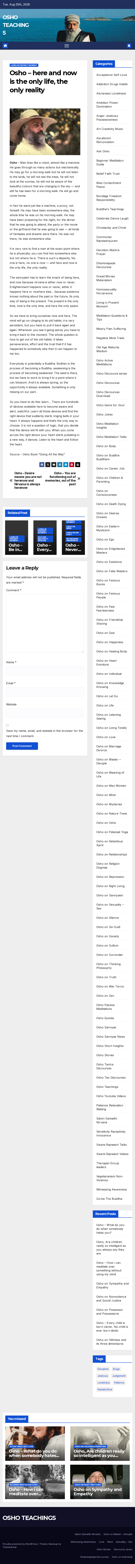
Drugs (116, 1368)
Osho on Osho (106, 822)
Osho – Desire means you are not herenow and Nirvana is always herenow (28, 480)
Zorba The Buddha (109, 1198)
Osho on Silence (107, 917)
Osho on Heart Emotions (88, 1485)
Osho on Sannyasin (109, 895)
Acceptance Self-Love (111, 75)
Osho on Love (105, 737)
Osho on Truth (106, 977)
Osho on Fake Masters (111, 571)
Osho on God (105, 633)
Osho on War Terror (110, 986)
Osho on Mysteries (109, 804)
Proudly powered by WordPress (20, 1543)
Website (11, 704)
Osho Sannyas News (110, 1036)
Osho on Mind (70, 527)
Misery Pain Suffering (111, 328)
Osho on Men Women (111, 785)
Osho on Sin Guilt (72, 533)
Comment (13, 590)
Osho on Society (107, 936)
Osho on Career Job (110, 468)
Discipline (103, 1368)
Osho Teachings (107, 1087)
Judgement (119, 1375)
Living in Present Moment (24, 65)
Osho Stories (105, 1055)
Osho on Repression (110, 877)
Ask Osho (103, 151)
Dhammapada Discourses (95, 1556)
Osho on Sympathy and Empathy (98, 1491)
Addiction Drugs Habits (112, 84)
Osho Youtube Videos (111, 1096)
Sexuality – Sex (124, 1541)
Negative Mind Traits (110, 338)
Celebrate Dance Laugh (112, 218)
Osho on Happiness (109, 642)
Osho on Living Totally (111, 728)
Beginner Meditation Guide (24, 1485)
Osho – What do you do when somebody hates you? (110, 1228)
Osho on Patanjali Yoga (112, 832)
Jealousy (103, 1375)
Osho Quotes (105, 1018)
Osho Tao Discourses (111, 1077)
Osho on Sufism (107, 945)
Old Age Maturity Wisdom (43, 539)
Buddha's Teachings (110, 209)
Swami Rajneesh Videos (112, 1154)
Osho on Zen (105, 995)
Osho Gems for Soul (110, 405)
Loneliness (104, 1382)
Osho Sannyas (106, 1027)
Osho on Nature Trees (111, 813)
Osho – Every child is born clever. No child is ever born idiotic (112, 1326)
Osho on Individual (109, 674)
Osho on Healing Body (111, 651)
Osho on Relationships (111, 854)
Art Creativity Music (109, 129)
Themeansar (10, 1547)
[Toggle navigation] (66, 45)
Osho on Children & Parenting (90, 1446)
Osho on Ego (105, 539)
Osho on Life (105, 705)
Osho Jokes (104, 414)
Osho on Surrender (109, 955)
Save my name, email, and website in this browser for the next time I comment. (44, 733)
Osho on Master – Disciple (118, 1534)
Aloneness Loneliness (111, 93)
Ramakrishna (105, 1389)
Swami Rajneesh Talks (111, 1144)
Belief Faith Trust (108, 173)
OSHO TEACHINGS (16, 25)
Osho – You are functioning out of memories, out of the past (60, 478)
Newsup (53, 1543)
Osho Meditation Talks (111, 437)
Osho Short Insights (110, 1046)
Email (11, 683)
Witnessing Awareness (72, 540)
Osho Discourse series (111, 373)
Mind (110, 1541)
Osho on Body (106, 446)
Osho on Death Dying (111, 504)
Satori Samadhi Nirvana (87, 1534)
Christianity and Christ (111, 227)
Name (11, 662)
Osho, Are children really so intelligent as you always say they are (99, 1455)
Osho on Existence (109, 562)
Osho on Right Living (110, 886)
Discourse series (123, 1549)
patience (119, 1382)
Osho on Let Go (107, 696)
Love (101, 1541)
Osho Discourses (108, 383)
